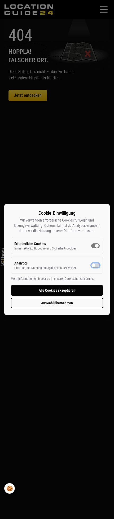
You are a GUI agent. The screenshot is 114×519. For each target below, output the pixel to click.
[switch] (95, 245)
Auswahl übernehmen (57, 303)
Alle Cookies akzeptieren (57, 290)
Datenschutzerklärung (79, 279)
